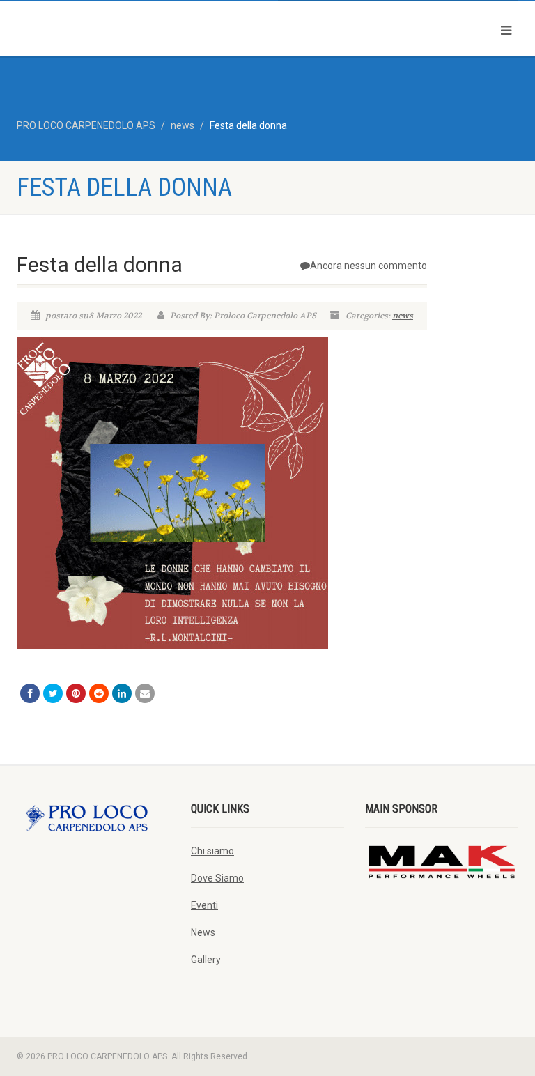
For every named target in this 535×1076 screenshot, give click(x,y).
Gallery (206, 959)
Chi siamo (212, 850)
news (402, 315)
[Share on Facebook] (30, 693)
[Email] (145, 693)
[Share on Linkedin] (122, 693)
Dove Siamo (217, 878)
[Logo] (137, 27)
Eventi (204, 905)
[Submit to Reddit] (99, 693)
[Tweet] (53, 693)
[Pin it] (76, 693)
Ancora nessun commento (368, 265)
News (203, 932)
